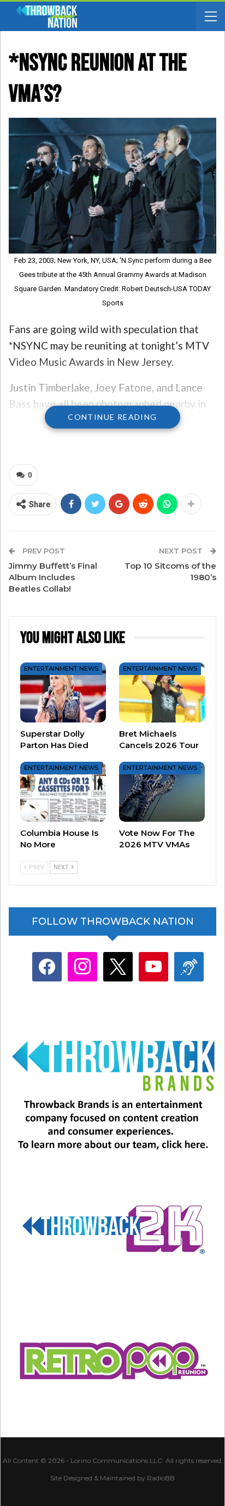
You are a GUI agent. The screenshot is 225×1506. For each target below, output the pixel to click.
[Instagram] (82, 966)
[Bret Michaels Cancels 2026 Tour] (162, 692)
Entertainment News (61, 668)
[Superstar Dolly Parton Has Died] (63, 692)
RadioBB (161, 1478)
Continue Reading (112, 416)
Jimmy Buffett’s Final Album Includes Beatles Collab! (53, 577)
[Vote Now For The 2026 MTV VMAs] (162, 792)
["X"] (118, 966)
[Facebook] (47, 966)
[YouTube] (153, 966)
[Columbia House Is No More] (63, 792)
